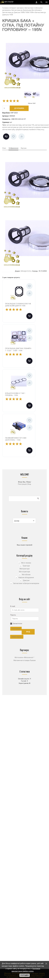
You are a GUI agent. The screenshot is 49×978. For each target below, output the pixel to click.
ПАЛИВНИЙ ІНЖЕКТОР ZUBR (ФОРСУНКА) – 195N (15, 439)
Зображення (13, 148)
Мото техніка (26, 563)
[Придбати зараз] (6, 136)
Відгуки (23, 148)
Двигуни (26, 580)
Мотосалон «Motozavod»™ (24, 657)
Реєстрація (22, 484)
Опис (4, 148)
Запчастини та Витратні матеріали (26, 583)
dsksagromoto (26, 271)
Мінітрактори (25, 569)
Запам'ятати (17, 623)
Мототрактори (24, 572)
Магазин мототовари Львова (25, 660)
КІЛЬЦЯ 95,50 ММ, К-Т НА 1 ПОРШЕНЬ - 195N (15, 394)
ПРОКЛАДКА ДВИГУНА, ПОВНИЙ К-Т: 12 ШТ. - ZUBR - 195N (18, 349)
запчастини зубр (8, 129)
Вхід (29, 484)
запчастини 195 (28, 125)
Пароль (13, 615)
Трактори (26, 566)
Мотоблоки (26, 574)
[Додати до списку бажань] (13, 136)
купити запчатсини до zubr (12, 127)
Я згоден (25, 975)
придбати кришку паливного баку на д (29, 129)
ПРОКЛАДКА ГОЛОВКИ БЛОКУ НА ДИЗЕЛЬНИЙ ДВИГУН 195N (18, 305)
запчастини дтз (29, 127)
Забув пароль (17, 637)
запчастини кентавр (14, 125)
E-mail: (12, 606)
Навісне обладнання (26, 577)
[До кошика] (29, 316)
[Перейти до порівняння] (21, 136)
